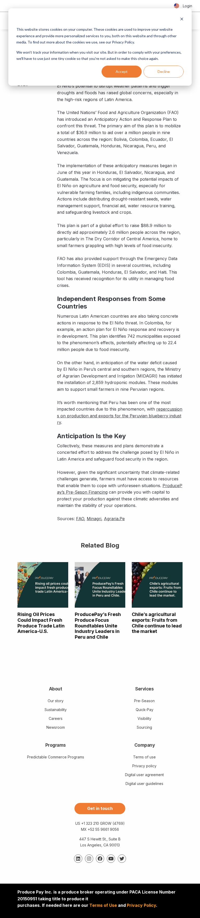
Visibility (144, 718)
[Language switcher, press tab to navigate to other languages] (176, 6)
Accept (122, 71)
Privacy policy (144, 766)
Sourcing (144, 727)
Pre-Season (144, 701)
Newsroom (55, 727)
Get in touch (100, 808)
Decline (164, 71)
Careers (56, 718)
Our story (56, 701)
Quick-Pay (144, 709)
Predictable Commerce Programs (55, 757)
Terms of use (144, 757)
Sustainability (56, 709)
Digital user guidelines (144, 783)
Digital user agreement (144, 774)
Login (187, 6)
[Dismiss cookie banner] (182, 19)
